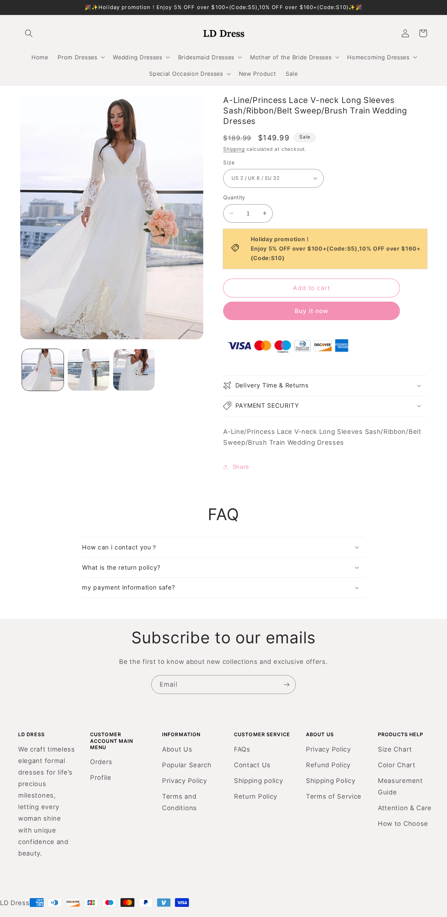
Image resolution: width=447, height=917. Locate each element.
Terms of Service (333, 796)
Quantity (234, 197)
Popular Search (187, 765)
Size (229, 162)
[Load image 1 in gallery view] (43, 370)
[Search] (29, 33)
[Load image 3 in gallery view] (134, 370)
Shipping (233, 149)
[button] (80, 57)
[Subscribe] (286, 684)
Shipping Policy (330, 780)
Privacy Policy (184, 780)
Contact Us (252, 765)
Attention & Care (405, 808)
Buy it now (312, 311)
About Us (177, 749)
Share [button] (241, 466)
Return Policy (255, 796)
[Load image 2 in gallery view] (88, 370)
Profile (100, 777)
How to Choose (403, 823)
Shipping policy (258, 780)
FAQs (242, 749)
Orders (101, 762)
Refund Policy (328, 765)
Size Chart (395, 749)
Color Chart (397, 765)
